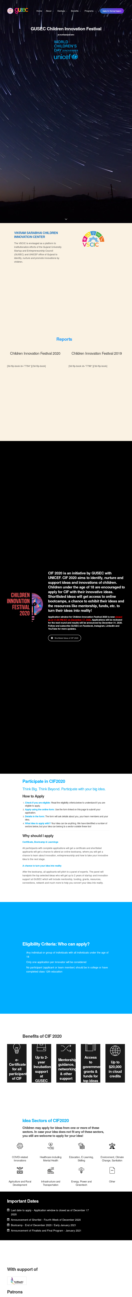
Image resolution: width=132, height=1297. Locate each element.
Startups (61, 10)
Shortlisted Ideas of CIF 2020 (66, 638)
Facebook (88, 625)
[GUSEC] (17, 11)
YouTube (52, 628)
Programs (89, 10)
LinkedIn (110, 625)
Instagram (99, 625)
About (48, 10)
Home (39, 10)
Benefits (75, 10)
